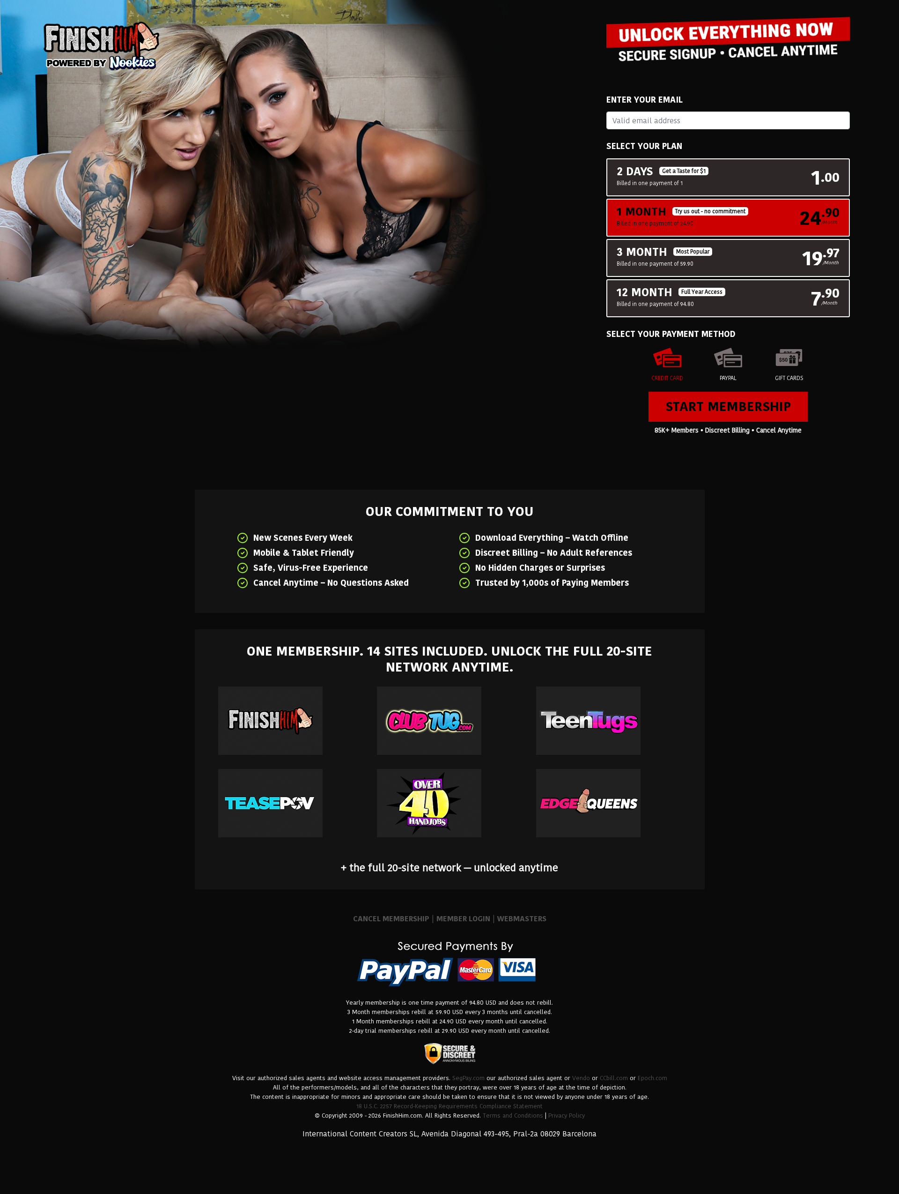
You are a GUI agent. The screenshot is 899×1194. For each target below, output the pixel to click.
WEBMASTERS (521, 918)
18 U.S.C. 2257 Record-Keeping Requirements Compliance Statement (449, 1106)
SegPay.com (468, 1078)
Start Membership (728, 406)
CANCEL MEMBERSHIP (391, 918)
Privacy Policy (566, 1115)
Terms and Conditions (513, 1115)
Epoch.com (652, 1078)
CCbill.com (614, 1078)
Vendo (581, 1078)
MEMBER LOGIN (463, 918)
